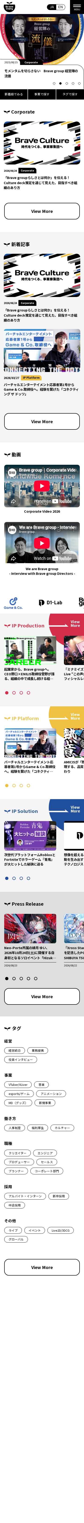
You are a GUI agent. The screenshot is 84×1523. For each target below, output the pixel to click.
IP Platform (31, 377)
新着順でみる (14, 94)
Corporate (27, 170)
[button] (54, 83)
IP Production (33, 62)
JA (52, 6)
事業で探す (41, 94)
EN (60, 6)
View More (42, 211)
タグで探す (70, 94)
